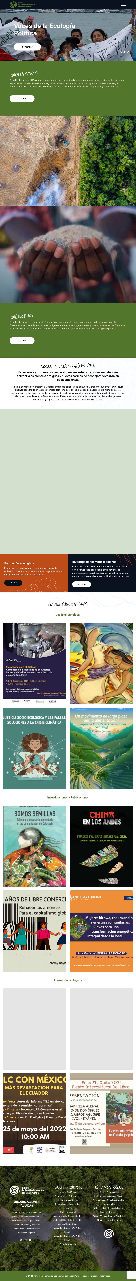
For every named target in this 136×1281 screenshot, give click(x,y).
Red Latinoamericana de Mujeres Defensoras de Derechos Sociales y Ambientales (109, 1200)
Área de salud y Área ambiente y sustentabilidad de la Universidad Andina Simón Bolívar (68, 1220)
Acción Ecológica (68, 1192)
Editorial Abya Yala (68, 1244)
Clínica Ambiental (68, 1212)
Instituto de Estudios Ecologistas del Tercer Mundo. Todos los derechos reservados (71, 1276)
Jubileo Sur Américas (109, 1192)
